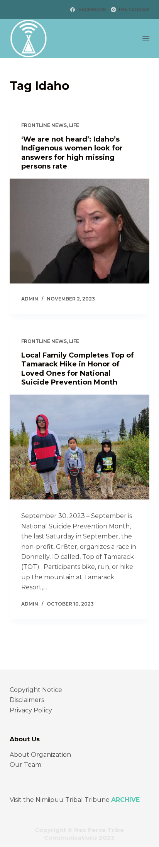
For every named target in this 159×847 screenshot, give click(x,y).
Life (74, 125)
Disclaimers (27, 700)
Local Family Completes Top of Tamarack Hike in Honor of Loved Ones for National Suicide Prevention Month (77, 368)
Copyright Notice (36, 689)
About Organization (40, 754)
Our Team (25, 764)
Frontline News (44, 125)
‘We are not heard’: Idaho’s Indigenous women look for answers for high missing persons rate (72, 152)
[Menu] (145, 38)
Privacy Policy (31, 710)
